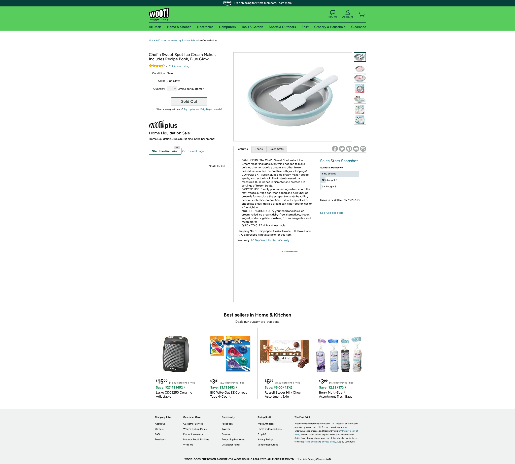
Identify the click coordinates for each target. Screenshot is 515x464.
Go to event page (193, 151)
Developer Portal (231, 444)
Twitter (226, 429)
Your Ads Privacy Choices (311, 459)
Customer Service (193, 423)
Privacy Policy (265, 439)
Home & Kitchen (158, 40)
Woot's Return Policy (195, 429)
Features (242, 149)
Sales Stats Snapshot (339, 160)
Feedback (160, 439)
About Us (160, 423)
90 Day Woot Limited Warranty (270, 240)
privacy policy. (329, 441)
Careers (159, 429)
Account (347, 17)
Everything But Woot (233, 439)
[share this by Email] (363, 149)
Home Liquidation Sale (182, 40)
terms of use (311, 441)
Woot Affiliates (266, 423)
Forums (332, 17)
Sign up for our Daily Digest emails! (202, 109)
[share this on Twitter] (342, 149)
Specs (259, 149)
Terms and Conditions (270, 429)
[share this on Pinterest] (349, 149)
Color (161, 80)
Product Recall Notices (196, 439)
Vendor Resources (268, 444)
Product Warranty (193, 434)
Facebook (227, 423)
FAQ (157, 434)
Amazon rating (180, 66)
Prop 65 (262, 434)
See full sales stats (331, 212)
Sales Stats (277, 149)
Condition (158, 73)
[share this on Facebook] (335, 149)
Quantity (159, 89)
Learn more (284, 3)
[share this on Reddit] (356, 149)
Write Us (188, 444)
